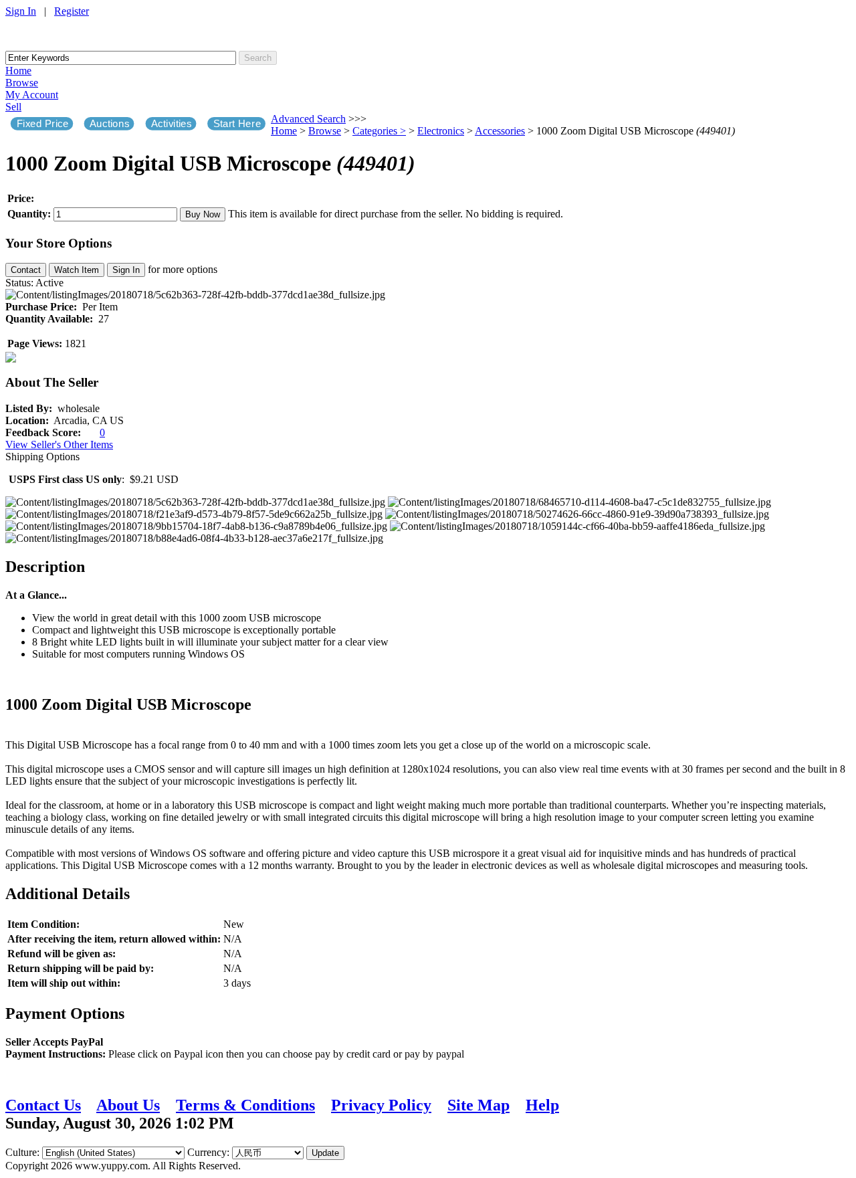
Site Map (478, 1105)
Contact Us (43, 1105)
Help (542, 1105)
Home (18, 70)
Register (71, 11)
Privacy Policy (381, 1105)
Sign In (20, 11)
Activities (171, 124)
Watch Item (76, 270)
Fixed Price (43, 124)
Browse (21, 82)
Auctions (109, 124)
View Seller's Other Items (59, 444)
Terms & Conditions (245, 1105)
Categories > (379, 130)
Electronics (440, 130)
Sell (13, 106)
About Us (128, 1105)
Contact (26, 270)
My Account (31, 94)
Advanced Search (308, 118)
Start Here (237, 124)
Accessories (500, 130)
